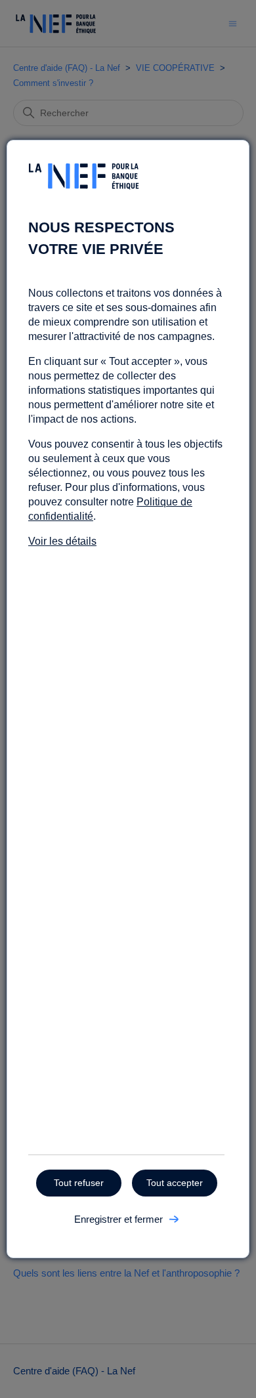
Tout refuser (79, 1182)
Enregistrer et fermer (118, 1219)
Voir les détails (62, 541)
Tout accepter (174, 1182)
